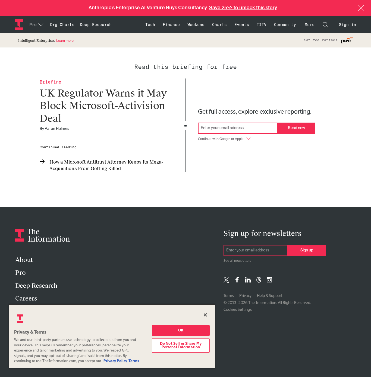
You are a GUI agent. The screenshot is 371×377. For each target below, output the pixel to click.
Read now (296, 128)
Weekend (196, 24)
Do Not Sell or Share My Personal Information (181, 345)
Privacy (245, 296)
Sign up (306, 250)
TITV (261, 24)
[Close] (205, 315)
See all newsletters (237, 261)
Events (241, 24)
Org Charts (62, 24)
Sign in (347, 24)
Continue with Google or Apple (221, 139)
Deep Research (96, 24)
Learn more (65, 41)
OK (180, 330)
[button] (360, 8)
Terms (229, 296)
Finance (171, 24)
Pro (20, 273)
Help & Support (269, 296)
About (24, 260)
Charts (219, 24)
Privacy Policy (115, 361)
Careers (26, 298)
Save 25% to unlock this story (243, 7)
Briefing (50, 82)
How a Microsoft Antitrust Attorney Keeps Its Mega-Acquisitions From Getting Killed (106, 165)
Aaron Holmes (57, 129)
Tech (150, 24)
